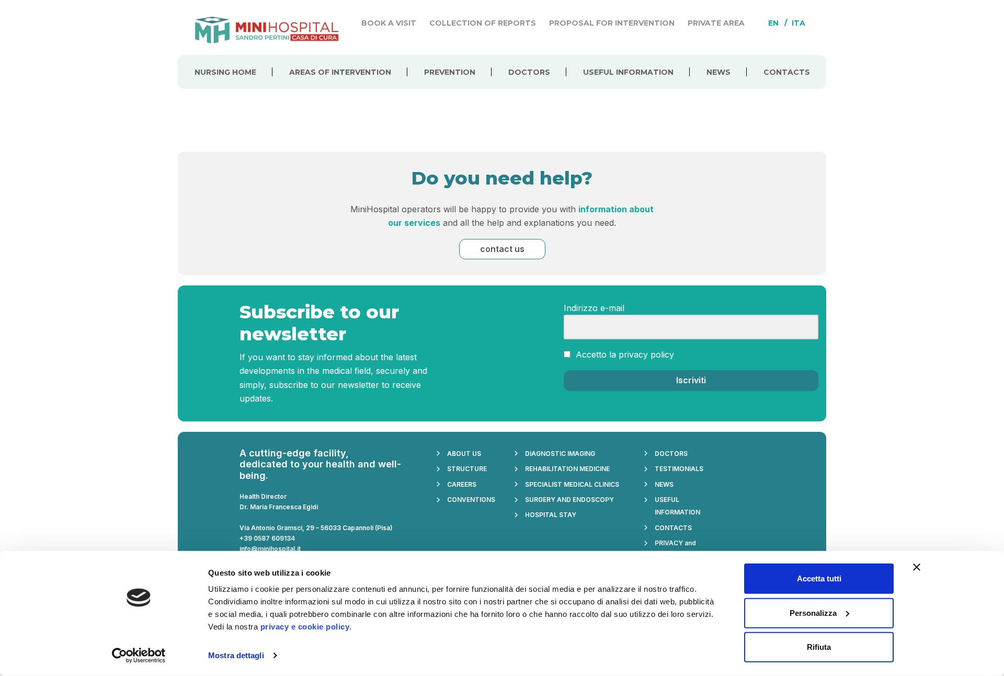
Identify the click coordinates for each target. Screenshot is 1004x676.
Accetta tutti (819, 578)
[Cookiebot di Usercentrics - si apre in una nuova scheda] (139, 655)
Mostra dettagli (236, 655)
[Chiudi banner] (916, 567)
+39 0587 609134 (267, 538)
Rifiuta (819, 647)
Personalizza (813, 612)
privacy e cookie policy (305, 626)
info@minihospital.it (270, 549)
